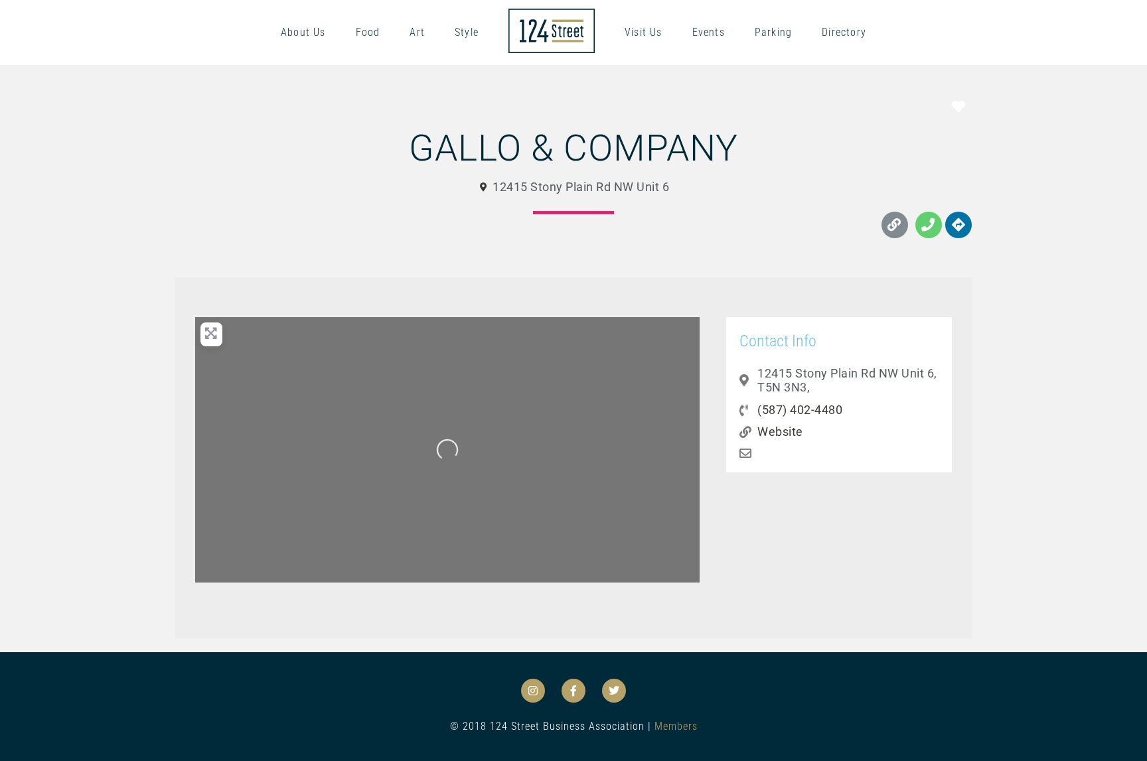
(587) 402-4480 (799, 410)
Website (780, 432)
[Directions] (958, 225)
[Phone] (928, 225)
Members (676, 726)
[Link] (894, 225)
